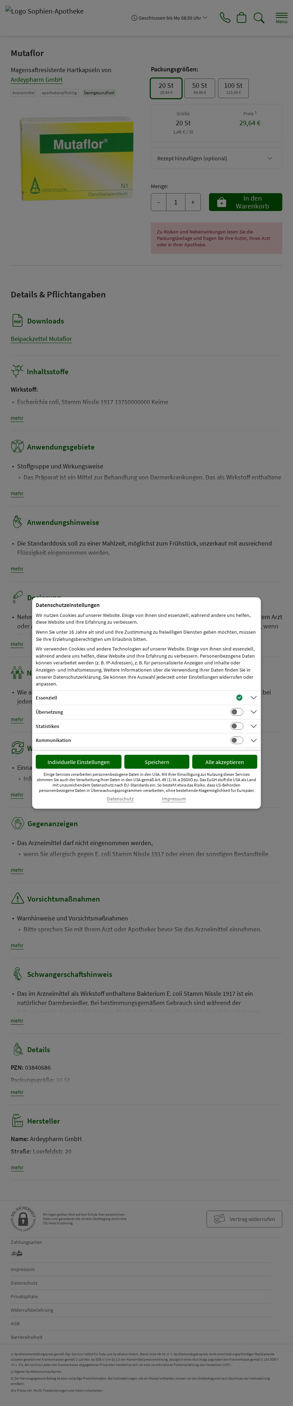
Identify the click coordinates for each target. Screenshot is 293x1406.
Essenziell (46, 697)
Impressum (174, 799)
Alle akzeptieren (224, 761)
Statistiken (47, 726)
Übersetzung (49, 712)
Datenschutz (120, 799)
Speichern (157, 761)
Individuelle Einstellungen (79, 761)
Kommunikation (53, 740)
